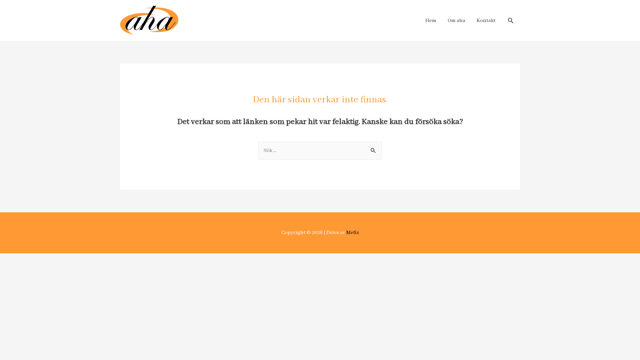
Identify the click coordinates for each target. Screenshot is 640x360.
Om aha (456, 20)
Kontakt (486, 20)
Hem (430, 20)
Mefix (352, 232)
